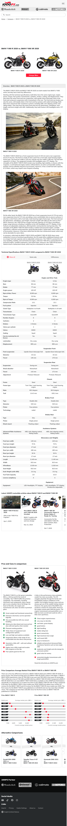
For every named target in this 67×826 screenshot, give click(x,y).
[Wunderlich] (8, 9)
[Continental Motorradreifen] (25, 9)
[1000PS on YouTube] (4, 800)
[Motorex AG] (59, 9)
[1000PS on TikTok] (9, 800)
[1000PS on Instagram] (18, 800)
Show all (12, 257)
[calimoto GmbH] (42, 9)
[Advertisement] (33, 33)
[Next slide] (62, 513)
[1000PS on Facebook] (13, 800)
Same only (33, 257)
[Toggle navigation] (63, 3)
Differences (55, 257)
